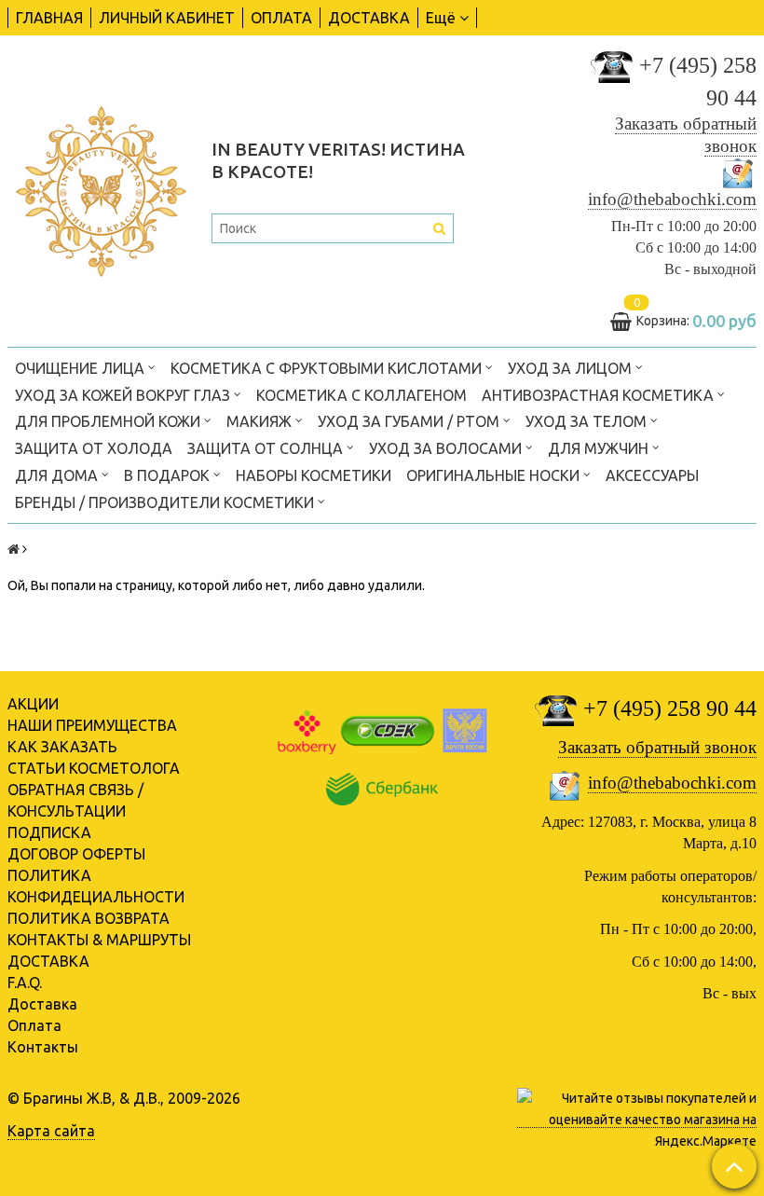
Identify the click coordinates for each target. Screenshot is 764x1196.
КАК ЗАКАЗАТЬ (62, 746)
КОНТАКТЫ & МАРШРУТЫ (99, 939)
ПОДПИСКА (49, 832)
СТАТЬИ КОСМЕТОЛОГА (93, 768)
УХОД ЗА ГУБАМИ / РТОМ (410, 421)
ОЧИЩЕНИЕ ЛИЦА (81, 368)
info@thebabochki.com (672, 199)
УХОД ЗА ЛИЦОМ (571, 368)
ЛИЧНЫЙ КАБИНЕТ (167, 17)
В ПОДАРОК (168, 475)
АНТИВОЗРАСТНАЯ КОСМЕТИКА (599, 395)
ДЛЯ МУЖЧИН (600, 448)
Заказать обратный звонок (657, 747)
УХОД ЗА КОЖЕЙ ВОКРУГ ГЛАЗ (124, 395)
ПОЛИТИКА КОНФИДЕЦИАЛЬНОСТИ (95, 886)
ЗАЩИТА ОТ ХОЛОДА (93, 448)
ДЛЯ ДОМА (58, 475)
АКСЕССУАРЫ (652, 475)
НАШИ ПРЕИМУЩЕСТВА (92, 725)
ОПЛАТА (281, 17)
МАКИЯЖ (260, 421)
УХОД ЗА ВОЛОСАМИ (447, 448)
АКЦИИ (33, 703)
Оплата (34, 1025)
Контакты (42, 1046)
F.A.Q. (24, 982)
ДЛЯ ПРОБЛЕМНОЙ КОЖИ (109, 421)
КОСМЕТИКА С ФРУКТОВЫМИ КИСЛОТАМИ (328, 368)
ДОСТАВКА (369, 17)
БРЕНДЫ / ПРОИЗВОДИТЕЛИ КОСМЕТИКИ (166, 502)
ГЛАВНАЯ (49, 17)
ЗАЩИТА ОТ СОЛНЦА (267, 448)
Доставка (42, 1004)
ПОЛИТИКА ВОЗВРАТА (88, 918)
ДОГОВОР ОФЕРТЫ (76, 853)
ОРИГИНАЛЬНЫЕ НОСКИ (494, 475)
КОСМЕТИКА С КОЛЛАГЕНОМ (361, 395)
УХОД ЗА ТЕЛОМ (587, 421)
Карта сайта (51, 1130)
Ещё (441, 17)
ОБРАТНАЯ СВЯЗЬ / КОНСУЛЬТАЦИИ (75, 800)
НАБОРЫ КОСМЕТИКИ (313, 475)
